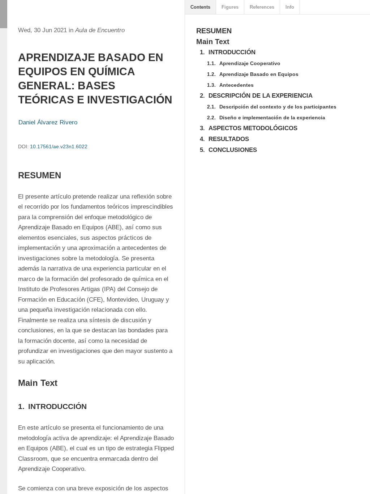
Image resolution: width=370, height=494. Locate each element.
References (262, 7)
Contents (200, 7)
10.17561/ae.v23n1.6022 (58, 146)
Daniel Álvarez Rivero (47, 122)
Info (289, 7)
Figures (229, 7)
